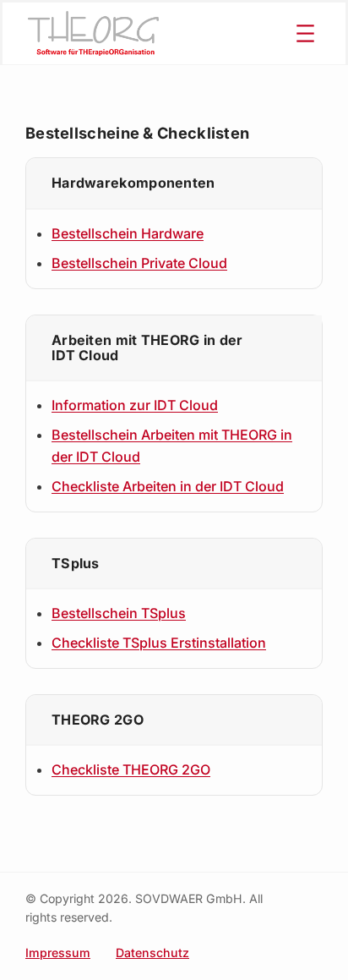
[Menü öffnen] (305, 33)
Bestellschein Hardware (128, 233)
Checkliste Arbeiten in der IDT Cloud (168, 486)
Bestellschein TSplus (119, 613)
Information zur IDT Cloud (135, 405)
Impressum (57, 952)
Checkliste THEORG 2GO (131, 769)
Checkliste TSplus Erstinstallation (159, 642)
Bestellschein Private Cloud (139, 263)
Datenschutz (152, 952)
